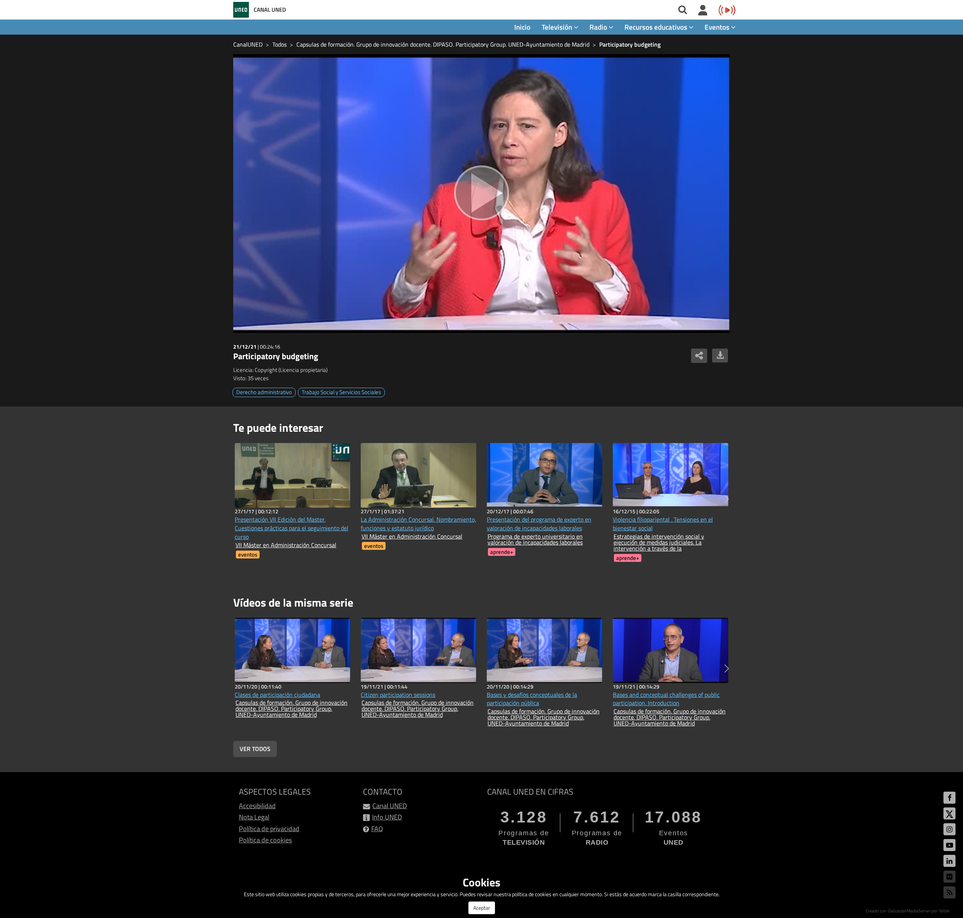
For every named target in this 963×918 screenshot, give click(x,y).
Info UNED (387, 817)
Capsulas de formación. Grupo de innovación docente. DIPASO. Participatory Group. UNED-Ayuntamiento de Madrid (442, 44)
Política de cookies (265, 840)
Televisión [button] (558, 26)
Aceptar (481, 908)
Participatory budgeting (630, 44)
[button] (726, 499)
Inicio (522, 26)
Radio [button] (599, 26)
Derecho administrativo (264, 392)
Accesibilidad (257, 806)
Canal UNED (389, 806)
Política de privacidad (269, 829)
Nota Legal (254, 817)
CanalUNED (248, 44)
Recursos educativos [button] (656, 26)
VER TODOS (255, 748)
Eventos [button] (718, 26)
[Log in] (703, 10)
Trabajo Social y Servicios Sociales (341, 392)
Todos (279, 44)
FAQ (377, 829)
